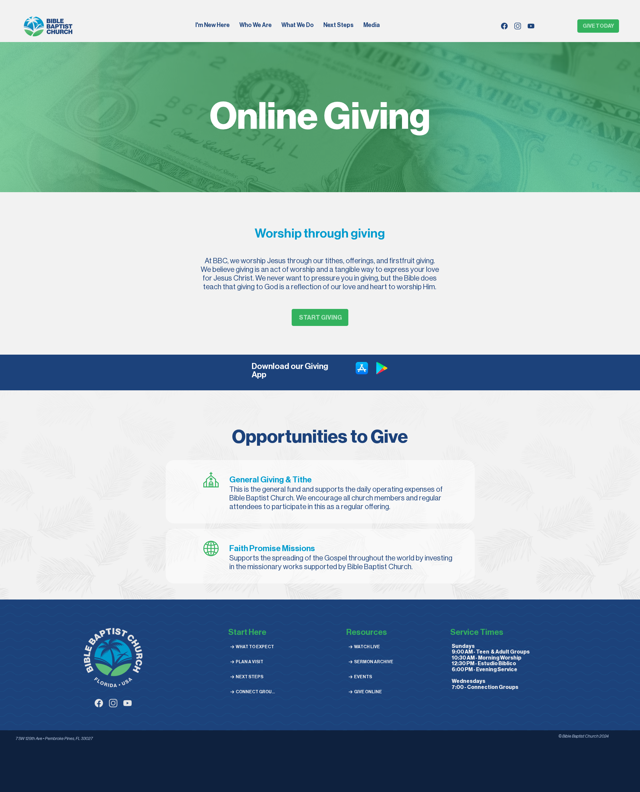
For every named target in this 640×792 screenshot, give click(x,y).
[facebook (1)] (99, 703)
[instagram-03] (113, 703)
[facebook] (504, 26)
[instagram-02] (517, 26)
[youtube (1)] (127, 703)
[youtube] (531, 26)
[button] (256, 25)
